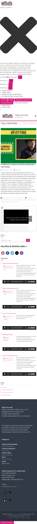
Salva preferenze (6, 103)
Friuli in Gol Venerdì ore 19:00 (10, 263)
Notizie (22, 198)
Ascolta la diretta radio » (14, 246)
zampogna (16, 201)
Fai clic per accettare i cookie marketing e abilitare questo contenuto (18, 219)
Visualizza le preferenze (23, 100)
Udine (28, 517)
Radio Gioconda (21, 115)
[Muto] (29, 282)
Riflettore (5, 198)
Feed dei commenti (8, 392)
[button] (18, 35)
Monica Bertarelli (7, 446)
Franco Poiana (7, 459)
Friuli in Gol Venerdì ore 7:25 (10, 355)
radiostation (4, 201)
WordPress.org (6, 394)
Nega (11, 100)
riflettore (10, 201)
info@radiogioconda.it (9, 486)
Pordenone (17, 517)
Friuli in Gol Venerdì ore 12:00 (10, 288)
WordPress (27, 516)
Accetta (3, 100)
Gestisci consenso (7, 522)
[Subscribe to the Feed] (6, 258)
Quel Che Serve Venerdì (9, 313)
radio (34, 199)
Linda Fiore (5, 451)
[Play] (5, 282)
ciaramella (10, 199)
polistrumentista (28, 199)
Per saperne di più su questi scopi (12, 96)
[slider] (32, 281)
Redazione (18, 170)
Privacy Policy (6, 107)
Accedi (4, 387)
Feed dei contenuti (8, 390)
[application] (19, 282)
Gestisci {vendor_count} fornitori (12, 94)
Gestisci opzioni (6, 90)
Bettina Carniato (7, 455)
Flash (8, 516)
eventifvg (16, 199)
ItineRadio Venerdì (7, 334)
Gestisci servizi (6, 92)
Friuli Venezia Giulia (14, 198)
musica (21, 199)
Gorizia (11, 517)
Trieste (23, 517)
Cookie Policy (6, 105)
